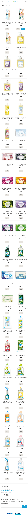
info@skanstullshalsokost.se (7, 490)
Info (7, 28)
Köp (23, 28)
